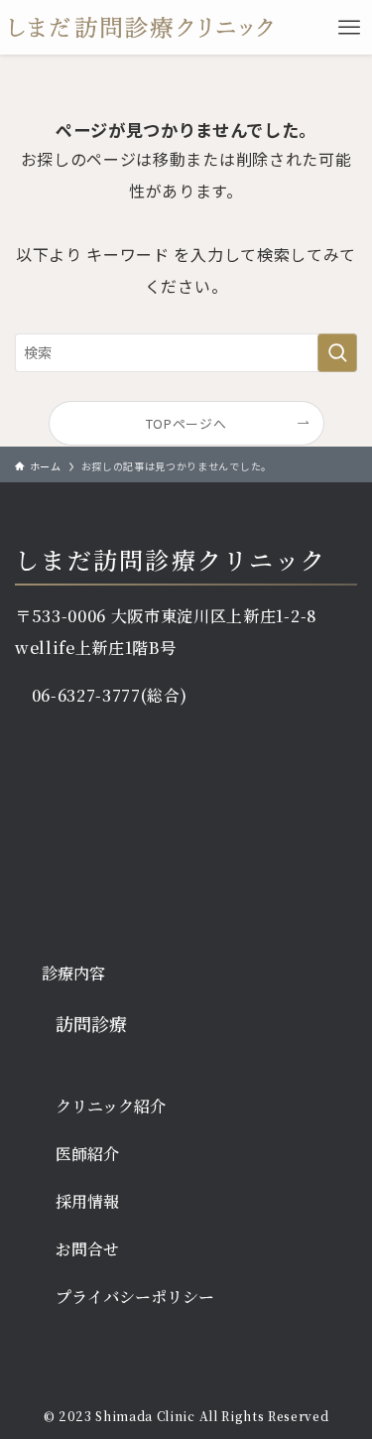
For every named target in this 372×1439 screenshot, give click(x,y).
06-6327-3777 (86, 695)
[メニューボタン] (349, 27)
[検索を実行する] (337, 352)
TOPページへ (186, 423)
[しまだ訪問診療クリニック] (141, 27)
